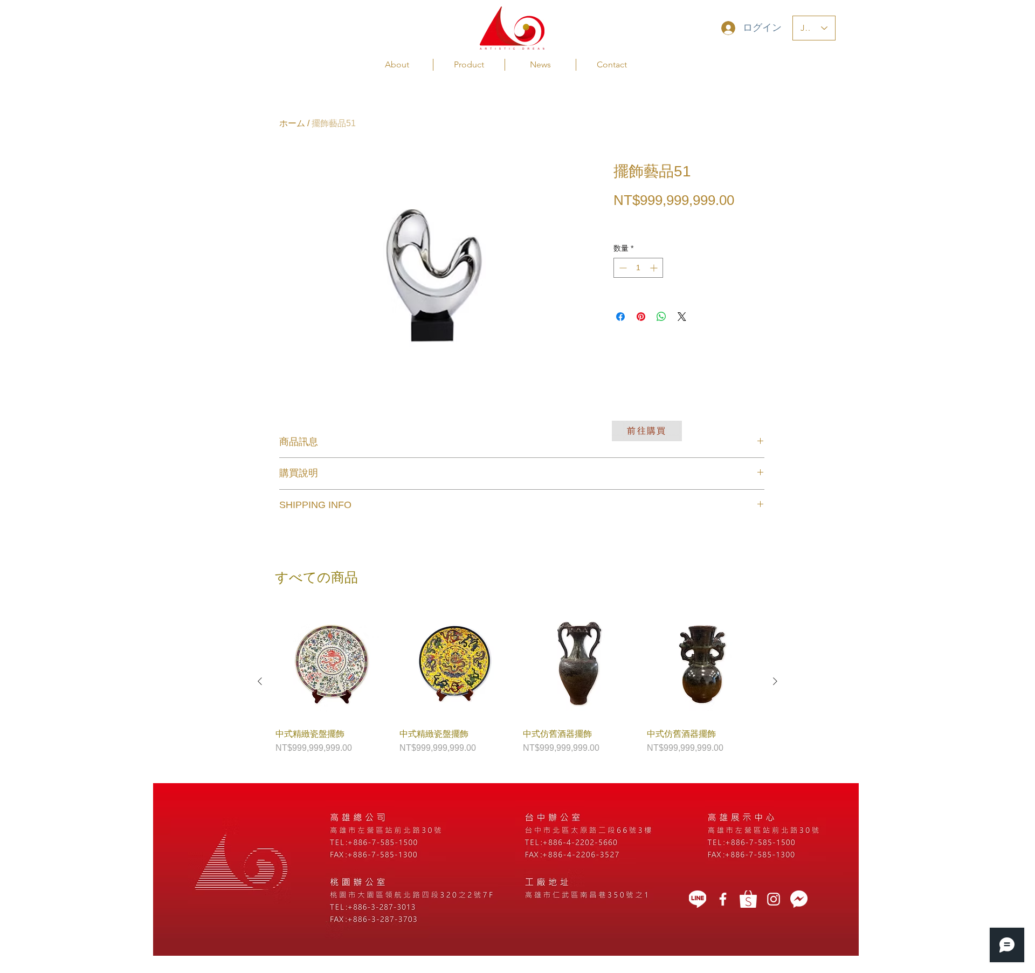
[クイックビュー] (332, 664)
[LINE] (697, 899)
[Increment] (654, 267)
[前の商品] (259, 681)
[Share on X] (681, 316)
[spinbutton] (638, 267)
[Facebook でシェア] (620, 316)
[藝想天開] (723, 899)
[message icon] (799, 899)
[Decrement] (622, 267)
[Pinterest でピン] (640, 316)
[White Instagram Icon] (773, 899)
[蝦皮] (748, 899)
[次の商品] (775, 681)
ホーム (292, 123)
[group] (517, 681)
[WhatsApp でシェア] (661, 316)
